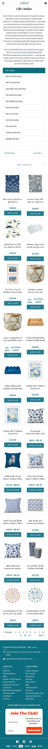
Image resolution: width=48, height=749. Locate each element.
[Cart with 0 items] (45, 4)
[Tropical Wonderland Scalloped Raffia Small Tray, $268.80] (35, 322)
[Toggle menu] (3, 3)
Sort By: (19, 165)
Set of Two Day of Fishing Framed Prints (12, 290)
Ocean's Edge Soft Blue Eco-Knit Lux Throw (35, 202)
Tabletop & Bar (31, 687)
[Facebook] (17, 741)
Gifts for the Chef (12, 114)
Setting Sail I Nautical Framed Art (35, 387)
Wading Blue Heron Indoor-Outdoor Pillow (12, 477)
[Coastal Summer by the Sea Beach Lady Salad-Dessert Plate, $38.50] (13, 595)
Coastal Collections (33, 696)
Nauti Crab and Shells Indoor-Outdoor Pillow (12, 522)
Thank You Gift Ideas (13, 132)
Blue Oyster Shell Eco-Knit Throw (12, 200)
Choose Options (35, 445)
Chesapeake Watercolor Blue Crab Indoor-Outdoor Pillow (35, 433)
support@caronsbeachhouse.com (19, 659)
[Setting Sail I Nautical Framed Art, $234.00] (35, 370)
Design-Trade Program (12, 679)
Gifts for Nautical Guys (14, 76)
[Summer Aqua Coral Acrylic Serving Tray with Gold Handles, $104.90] (35, 229)
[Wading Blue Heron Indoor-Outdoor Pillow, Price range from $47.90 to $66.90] (13, 460)
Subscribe (34, 730)
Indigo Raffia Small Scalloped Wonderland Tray (12, 388)
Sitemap (6, 699)
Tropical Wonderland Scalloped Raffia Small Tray (35, 340)
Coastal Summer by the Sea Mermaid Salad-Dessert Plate (35, 613)
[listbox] (33, 165)
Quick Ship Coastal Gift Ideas (16, 89)
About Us (6, 670)
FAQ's (5, 676)
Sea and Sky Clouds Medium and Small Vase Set (35, 568)
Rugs (27, 684)
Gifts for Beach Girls (13, 82)
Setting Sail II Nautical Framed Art (12, 432)
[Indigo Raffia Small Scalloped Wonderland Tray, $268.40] (13, 370)
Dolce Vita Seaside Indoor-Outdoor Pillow (35, 477)
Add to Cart (13, 213)
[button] (24, 153)
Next (41, 635)
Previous (8, 632)
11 (30, 635)
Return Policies (9, 682)
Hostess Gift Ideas (12, 107)
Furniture (29, 690)
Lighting (28, 679)
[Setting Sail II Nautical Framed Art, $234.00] (13, 415)
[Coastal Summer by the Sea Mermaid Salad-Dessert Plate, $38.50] (35, 595)
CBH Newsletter (9, 673)
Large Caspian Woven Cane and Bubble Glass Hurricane (12, 340)
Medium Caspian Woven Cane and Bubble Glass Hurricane (35, 293)
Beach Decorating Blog (12, 690)
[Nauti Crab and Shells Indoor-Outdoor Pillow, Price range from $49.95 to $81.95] (13, 505)
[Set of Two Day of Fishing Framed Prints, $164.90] (13, 274)
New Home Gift (11, 126)
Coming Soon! (12, 625)
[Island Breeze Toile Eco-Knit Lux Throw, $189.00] (13, 229)
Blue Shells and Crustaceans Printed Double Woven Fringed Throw (35, 525)
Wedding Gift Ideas (12, 139)
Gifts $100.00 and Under (14, 101)
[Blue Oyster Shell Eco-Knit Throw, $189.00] (13, 183)
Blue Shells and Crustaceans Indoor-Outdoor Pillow (13, 568)
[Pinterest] (31, 741)
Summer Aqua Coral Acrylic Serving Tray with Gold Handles (35, 247)
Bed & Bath (29, 676)
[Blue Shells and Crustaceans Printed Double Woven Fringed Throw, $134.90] (35, 505)
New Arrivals (30, 673)
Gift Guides (29, 699)
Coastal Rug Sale (32, 670)
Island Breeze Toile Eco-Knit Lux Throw (12, 245)
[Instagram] (24, 741)
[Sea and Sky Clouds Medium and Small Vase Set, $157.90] (35, 550)
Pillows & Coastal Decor (34, 693)
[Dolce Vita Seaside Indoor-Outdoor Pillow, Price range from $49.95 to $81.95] (35, 460)
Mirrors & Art (30, 682)
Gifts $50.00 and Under (14, 95)
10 (25, 635)
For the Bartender (12, 120)
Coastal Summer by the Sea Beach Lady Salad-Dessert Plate (12, 613)
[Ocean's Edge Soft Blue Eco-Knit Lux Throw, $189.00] (35, 183)
